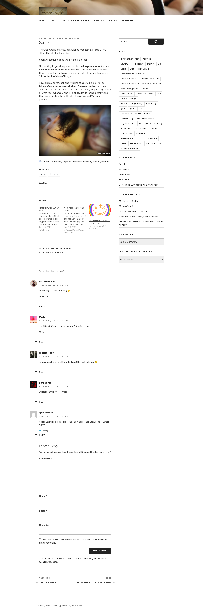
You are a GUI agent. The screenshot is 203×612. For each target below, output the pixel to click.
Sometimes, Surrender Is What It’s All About (139, 185)
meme (147, 113)
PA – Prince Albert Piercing (76, 20)
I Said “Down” (125, 174)
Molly (42, 317)
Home (42, 20)
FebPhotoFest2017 (130, 79)
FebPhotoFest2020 (151, 83)
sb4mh (154, 128)
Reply (42, 306)
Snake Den (141, 133)
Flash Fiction (126, 93)
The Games (127, 20)
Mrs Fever (123, 201)
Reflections (124, 179)
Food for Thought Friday (131, 103)
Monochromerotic (145, 118)
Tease (123, 143)
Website (44, 525)
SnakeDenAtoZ (128, 138)
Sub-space (152, 138)
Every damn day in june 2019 (133, 74)
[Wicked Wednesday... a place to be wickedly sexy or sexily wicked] (75, 161)
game (123, 108)
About (112, 20)
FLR (159, 93)
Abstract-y (124, 169)
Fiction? (98, 20)
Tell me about (136, 143)
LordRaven (45, 383)
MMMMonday (127, 118)
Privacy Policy (44, 605)
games (133, 108)
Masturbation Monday (131, 113)
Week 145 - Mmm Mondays (131, 216)
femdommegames (129, 88)
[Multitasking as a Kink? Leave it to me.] (100, 210)
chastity (150, 64)
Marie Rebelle (47, 281)
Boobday (139, 64)
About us (147, 59)
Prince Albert (127, 128)
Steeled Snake (71, 39)
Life (141, 108)
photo (148, 123)
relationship (141, 128)
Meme (46, 249)
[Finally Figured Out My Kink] (51, 217)
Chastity (53, 20)
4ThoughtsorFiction (130, 59)
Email (43, 510)
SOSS (141, 138)
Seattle (122, 164)
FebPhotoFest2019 (130, 83)
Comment (45, 458)
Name (43, 496)
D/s (159, 64)
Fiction (145, 88)
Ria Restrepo (46, 353)
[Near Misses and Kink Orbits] (76, 219)
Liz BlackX (124, 222)
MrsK (121, 206)
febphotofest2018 (150, 79)
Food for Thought (129, 98)
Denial (123, 69)
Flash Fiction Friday (144, 93)
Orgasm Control (128, 123)
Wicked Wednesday (62, 249)
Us (160, 143)
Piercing (158, 123)
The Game (150, 143)
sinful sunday (126, 133)
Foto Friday (151, 103)
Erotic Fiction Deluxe (139, 69)
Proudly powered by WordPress (67, 605)
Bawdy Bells (126, 64)
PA (140, 123)
